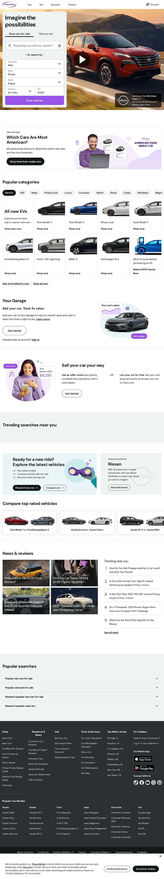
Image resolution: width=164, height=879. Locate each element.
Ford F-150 (62, 823)
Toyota (5, 807)
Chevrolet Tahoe (119, 831)
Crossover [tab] (84, 192)
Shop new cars (12, 228)
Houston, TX (113, 743)
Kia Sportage (144, 812)
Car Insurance (88, 762)
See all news (111, 632)
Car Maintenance (89, 767)
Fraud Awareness (124, 852)
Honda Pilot (35, 828)
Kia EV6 (142, 833)
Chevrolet (116, 807)
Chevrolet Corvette (120, 812)
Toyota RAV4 (8, 812)
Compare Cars (36, 758)
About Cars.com (25, 852)
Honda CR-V (35, 812)
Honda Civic (35, 817)
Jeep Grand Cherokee (95, 817)
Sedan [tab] (34, 192)
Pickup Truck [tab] (51, 192)
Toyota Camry (9, 828)
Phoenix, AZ (113, 753)
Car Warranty (87, 757)
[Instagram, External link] (153, 782)
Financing (7, 785)
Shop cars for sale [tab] (19, 33)
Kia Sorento (144, 817)
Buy (30, 4)
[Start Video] (82, 59)
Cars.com (27, 867)
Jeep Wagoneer (92, 823)
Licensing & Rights (99, 852)
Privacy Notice (38, 864)
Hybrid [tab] (99, 192)
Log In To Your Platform (145, 743)
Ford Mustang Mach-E (68, 828)
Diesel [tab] (113, 192)
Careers (82, 852)
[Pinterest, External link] (159, 782)
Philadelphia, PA (115, 764)
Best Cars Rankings (38, 763)
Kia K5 (141, 828)
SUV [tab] (22, 192)
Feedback (142, 852)
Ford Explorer (63, 833)
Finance (72, 4)
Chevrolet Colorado (121, 837)
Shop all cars (40, 283)
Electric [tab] (9, 192)
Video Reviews (36, 779)
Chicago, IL (112, 738)
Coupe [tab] (127, 192)
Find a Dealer (8, 762)
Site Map (85, 773)
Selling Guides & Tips (65, 757)
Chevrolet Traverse (120, 826)
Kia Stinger (143, 823)
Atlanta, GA (112, 759)
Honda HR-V (35, 833)
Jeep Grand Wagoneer (95, 828)
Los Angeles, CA (115, 748)
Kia (140, 807)
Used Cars (7, 738)
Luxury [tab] (68, 192)
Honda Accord (36, 823)
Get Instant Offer (63, 743)
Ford (59, 807)
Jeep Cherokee (91, 833)
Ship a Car (86, 752)
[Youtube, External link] (147, 782)
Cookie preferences (117, 868)
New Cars (7, 743)
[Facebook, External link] (141, 782)
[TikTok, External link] (136, 782)
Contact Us (43, 852)
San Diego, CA (114, 775)
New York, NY (113, 769)
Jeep (86, 807)
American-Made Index (39, 774)
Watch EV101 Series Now (146, 271)
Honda (32, 807)
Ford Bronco (63, 817)
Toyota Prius (8, 817)
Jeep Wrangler (91, 812)
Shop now (42, 228)
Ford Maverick (64, 812)
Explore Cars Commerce (146, 738)
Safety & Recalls (36, 769)
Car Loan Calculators (91, 738)
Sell (41, 4)
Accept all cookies (145, 868)
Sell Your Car (61, 738)
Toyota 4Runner (10, 833)
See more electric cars (16, 283)
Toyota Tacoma (9, 823)
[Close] (160, 856)
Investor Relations (62, 852)
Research (55, 4)
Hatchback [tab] (142, 192)
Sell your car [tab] (46, 33)
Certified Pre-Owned (12, 748)
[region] (82, 866)
